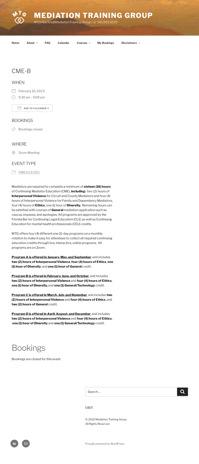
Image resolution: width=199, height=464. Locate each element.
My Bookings (105, 42)
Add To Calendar (35, 108)
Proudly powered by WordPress (104, 443)
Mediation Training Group (93, 15)
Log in (89, 406)
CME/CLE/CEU (29, 172)
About (31, 42)
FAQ (47, 42)
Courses (82, 42)
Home (15, 42)
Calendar (63, 42)
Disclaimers (129, 42)
